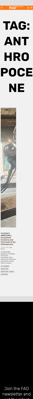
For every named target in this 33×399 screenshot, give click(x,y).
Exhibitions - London (7, 271)
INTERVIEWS (4, 274)
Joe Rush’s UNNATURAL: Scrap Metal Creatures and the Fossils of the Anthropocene (8, 238)
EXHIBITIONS (4, 269)
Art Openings (5, 266)
